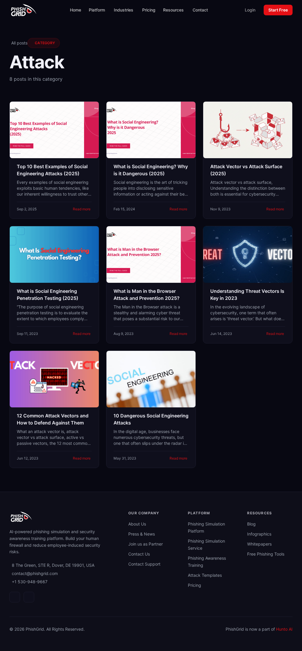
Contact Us (139, 553)
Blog (251, 523)
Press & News (141, 533)
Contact (200, 9)
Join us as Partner (145, 543)
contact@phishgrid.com (35, 573)
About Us (137, 523)
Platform (97, 9)
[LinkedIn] (14, 597)
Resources (173, 9)
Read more (82, 209)
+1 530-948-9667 (29, 581)
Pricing (148, 9)
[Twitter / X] (29, 597)
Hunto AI (284, 629)
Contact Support (144, 563)
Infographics (259, 533)
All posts (19, 42)
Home (75, 9)
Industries (123, 9)
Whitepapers (259, 543)
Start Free (278, 9)
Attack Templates (205, 575)
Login (250, 9)
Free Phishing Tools (265, 553)
